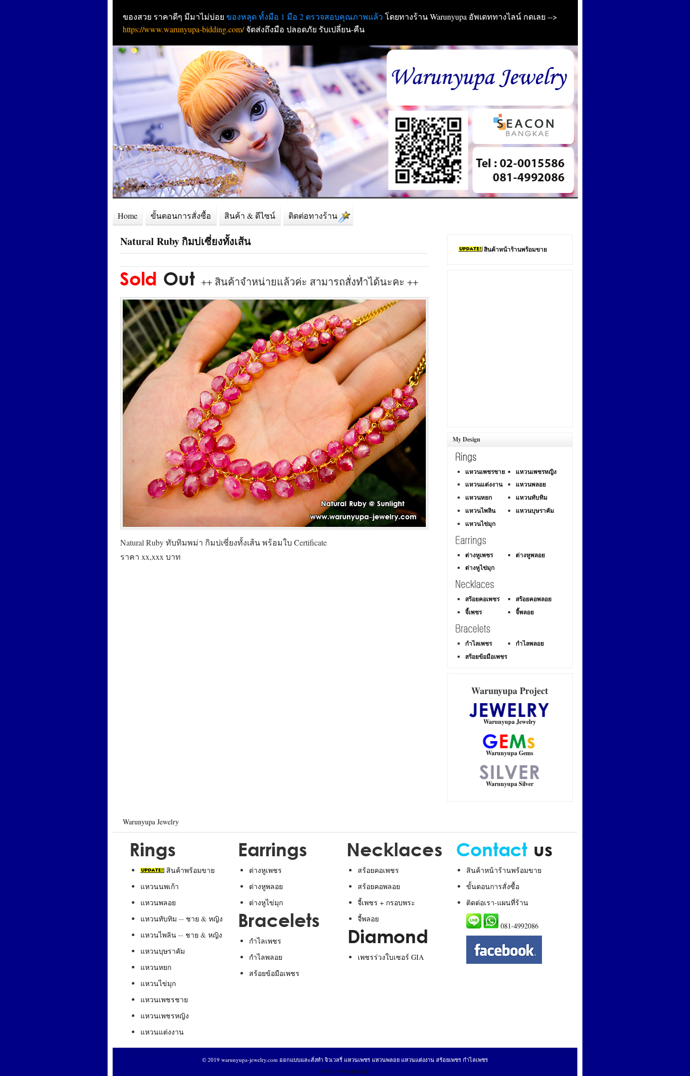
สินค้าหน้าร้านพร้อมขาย (515, 249)
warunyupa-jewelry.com (249, 1059)
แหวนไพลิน (480, 510)
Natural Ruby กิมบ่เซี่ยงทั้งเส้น (185, 241)
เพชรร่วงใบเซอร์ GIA (391, 957)
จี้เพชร (473, 612)
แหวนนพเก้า (159, 886)
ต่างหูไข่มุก (480, 567)
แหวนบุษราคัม (535, 510)
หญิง (216, 918)
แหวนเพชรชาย (485, 471)
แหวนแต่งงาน (484, 484)
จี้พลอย (525, 612)
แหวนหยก (478, 497)
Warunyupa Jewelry (151, 821)
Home (127, 215)
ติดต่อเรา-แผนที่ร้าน (497, 902)
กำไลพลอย (530, 643)
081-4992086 (519, 926)
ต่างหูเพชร (479, 555)
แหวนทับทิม (532, 497)
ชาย (192, 918)
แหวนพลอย (531, 484)
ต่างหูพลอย (530, 555)
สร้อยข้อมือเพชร (486, 656)
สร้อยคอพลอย (534, 599)
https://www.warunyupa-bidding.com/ (183, 29)
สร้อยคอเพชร (482, 599)
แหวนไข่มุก (480, 523)
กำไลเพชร (478, 643)
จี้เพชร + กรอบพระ (386, 902)
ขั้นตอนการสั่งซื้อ (181, 215)
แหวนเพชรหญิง (536, 471)
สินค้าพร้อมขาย (190, 870)
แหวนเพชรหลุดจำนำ (345, 1071)
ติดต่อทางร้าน (312, 215)
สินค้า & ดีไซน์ (249, 215)
